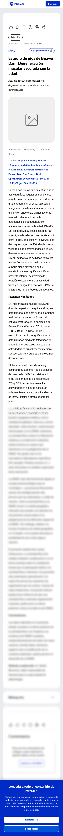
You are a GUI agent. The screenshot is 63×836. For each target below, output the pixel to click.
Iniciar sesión (32, 828)
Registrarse (31, 819)
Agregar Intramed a (40, 51)
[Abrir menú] (5, 3)
